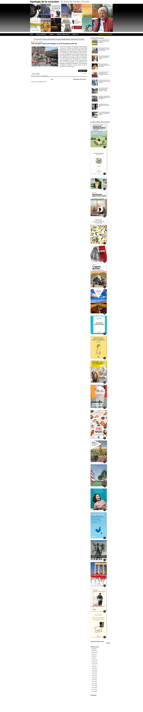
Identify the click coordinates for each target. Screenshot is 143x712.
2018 (93, 679)
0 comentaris (84, 73)
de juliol (93, 652)
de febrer (94, 661)
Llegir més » (82, 70)
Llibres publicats (41, 34)
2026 (93, 648)
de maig (94, 656)
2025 (93, 666)
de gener (94, 663)
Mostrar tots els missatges (77, 39)
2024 (93, 668)
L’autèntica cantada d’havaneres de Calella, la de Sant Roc (104, 65)
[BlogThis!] (34, 74)
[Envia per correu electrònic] (32, 74)
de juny (93, 654)
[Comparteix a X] (36, 74)
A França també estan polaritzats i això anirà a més (104, 105)
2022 (93, 672)
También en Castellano (105, 34)
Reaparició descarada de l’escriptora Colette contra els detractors (104, 97)
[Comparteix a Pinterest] (39, 74)
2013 (93, 689)
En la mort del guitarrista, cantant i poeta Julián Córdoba (104, 57)
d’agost (93, 650)
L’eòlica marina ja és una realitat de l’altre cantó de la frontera (104, 81)
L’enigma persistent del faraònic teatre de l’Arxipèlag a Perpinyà (104, 73)
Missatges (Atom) (42, 81)
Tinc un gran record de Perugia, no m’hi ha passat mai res (54, 43)
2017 (93, 681)
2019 (93, 677)
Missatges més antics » (80, 79)
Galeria (51, 34)
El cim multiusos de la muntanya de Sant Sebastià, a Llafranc (103, 89)
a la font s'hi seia (44, 75)
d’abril (93, 658)
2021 (93, 674)
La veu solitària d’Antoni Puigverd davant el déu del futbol (104, 41)
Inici (32, 34)
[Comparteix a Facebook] (37, 74)
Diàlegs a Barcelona (63, 34)
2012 (93, 691)
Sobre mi (75, 34)
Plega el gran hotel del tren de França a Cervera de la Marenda (104, 49)
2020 (93, 675)
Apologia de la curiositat (44, 1)
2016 (93, 683)
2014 (93, 687)
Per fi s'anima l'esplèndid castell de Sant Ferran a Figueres (104, 113)
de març (94, 660)
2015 (93, 685)
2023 (93, 670)
